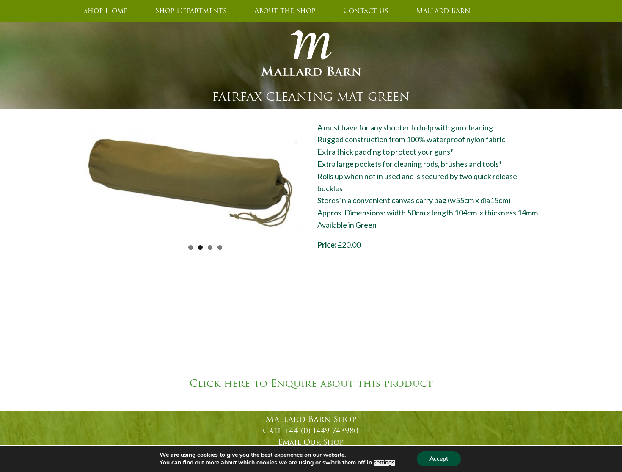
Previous (71, 180)
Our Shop (323, 442)
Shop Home (105, 11)
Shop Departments (190, 11)
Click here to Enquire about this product (311, 384)
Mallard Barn (443, 11)
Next (315, 180)
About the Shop (284, 11)
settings (384, 463)
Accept (438, 459)
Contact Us (365, 11)
